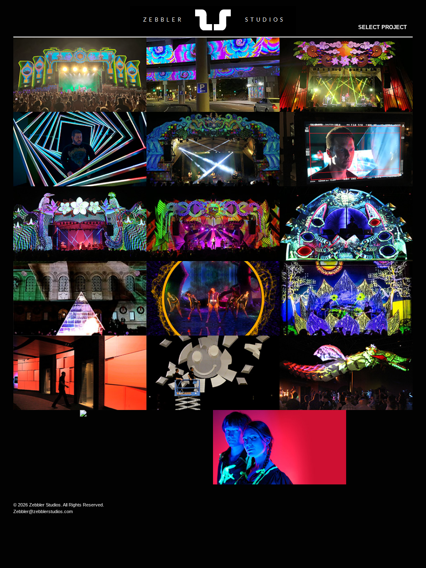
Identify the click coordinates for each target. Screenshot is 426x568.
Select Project (382, 27)
